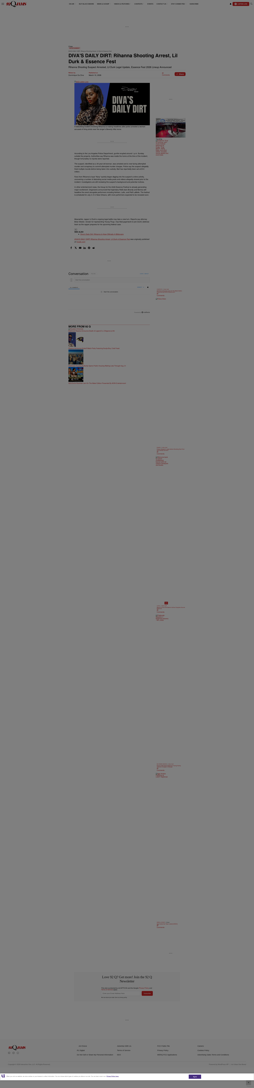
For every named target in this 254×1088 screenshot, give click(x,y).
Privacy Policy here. (113, 1076)
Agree (195, 1077)
